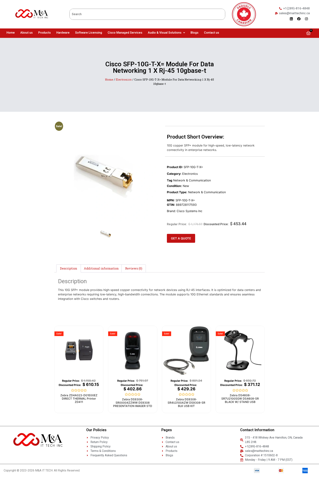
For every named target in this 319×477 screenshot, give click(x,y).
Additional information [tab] (101, 268)
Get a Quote (181, 238)
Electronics (124, 79)
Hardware (63, 32)
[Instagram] (306, 19)
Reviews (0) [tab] (133, 268)
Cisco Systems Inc (189, 211)
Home (10, 32)
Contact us (211, 32)
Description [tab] (68, 268)
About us (26, 32)
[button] (166, 32)
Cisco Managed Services (125, 32)
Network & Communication (192, 180)
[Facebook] (299, 19)
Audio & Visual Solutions (164, 32)
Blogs (194, 32)
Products (44, 32)
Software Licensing (88, 32)
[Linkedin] (291, 19)
